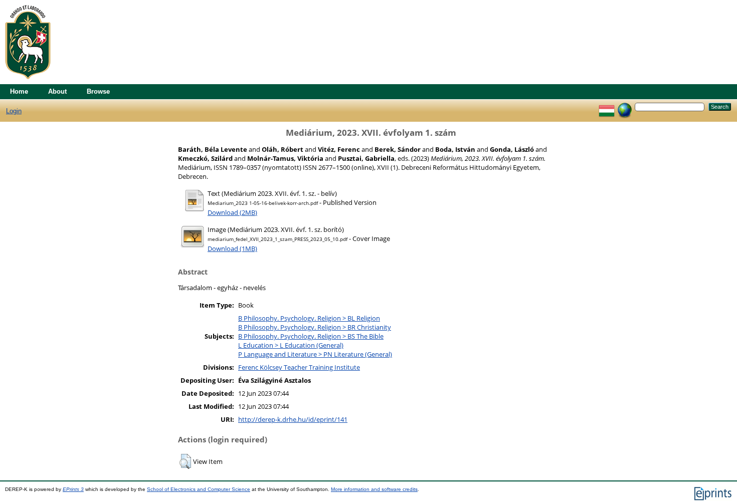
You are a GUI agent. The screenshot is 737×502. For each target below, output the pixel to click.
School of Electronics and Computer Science (198, 489)
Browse (98, 91)
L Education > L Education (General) (290, 345)
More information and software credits (374, 489)
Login (14, 111)
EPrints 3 (73, 489)
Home (19, 91)
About (57, 91)
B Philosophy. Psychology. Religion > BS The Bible (311, 336)
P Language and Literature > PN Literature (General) (315, 354)
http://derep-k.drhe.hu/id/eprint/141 (292, 419)
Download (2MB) (232, 212)
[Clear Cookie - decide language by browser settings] (625, 106)
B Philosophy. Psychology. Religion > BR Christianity (314, 327)
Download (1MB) (232, 248)
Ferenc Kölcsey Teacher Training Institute (299, 367)
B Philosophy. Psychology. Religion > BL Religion (309, 318)
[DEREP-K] (28, 82)
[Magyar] (607, 106)
